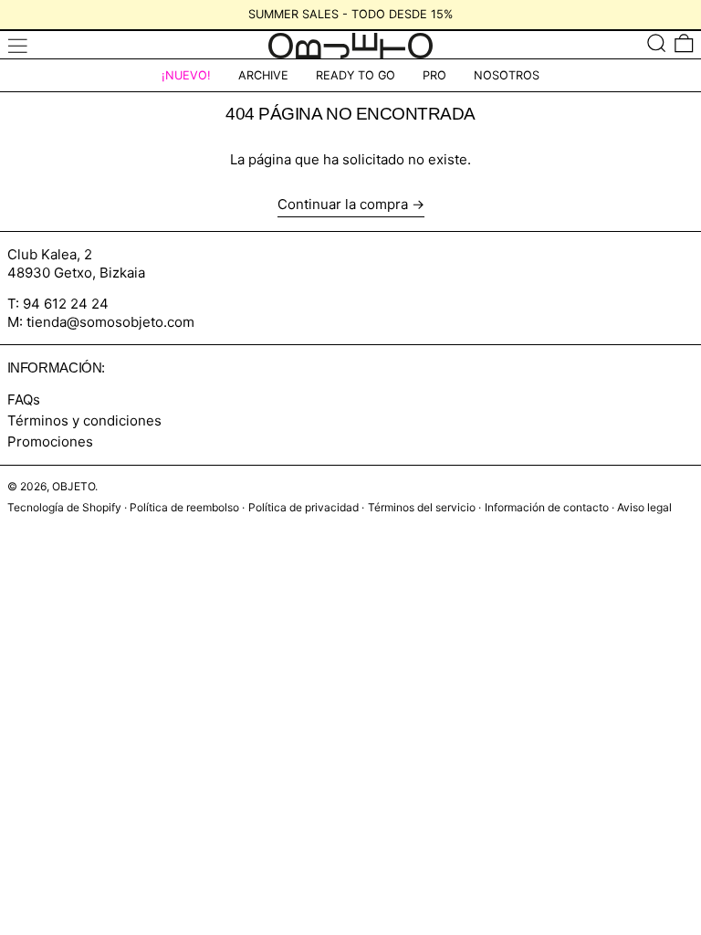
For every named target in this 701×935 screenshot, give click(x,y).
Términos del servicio (422, 507)
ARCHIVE (263, 75)
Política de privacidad (303, 507)
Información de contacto (547, 507)
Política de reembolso (184, 507)
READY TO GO (355, 75)
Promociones (50, 441)
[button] (656, 42)
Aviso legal (644, 507)
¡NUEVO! (186, 75)
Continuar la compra (342, 204)
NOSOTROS (506, 75)
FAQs (23, 399)
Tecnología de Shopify (64, 507)
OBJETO (73, 486)
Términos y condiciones (84, 420)
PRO (434, 75)
